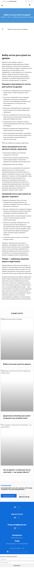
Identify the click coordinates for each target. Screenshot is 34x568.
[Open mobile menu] (32, 5)
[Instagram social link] (29, 1)
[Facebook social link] (26, 1)
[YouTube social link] (31, 1)
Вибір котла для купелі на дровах (17, 364)
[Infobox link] (17, 510)
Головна (3, 17)
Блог (9, 17)
